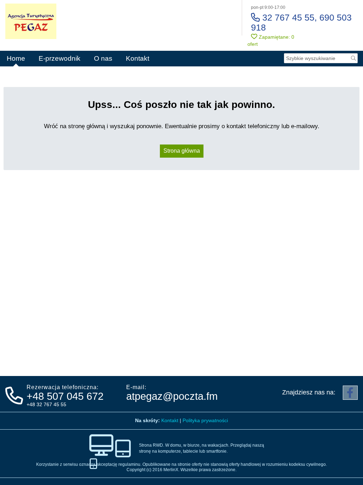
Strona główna (181, 151)
